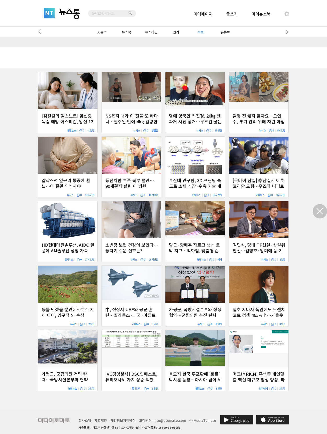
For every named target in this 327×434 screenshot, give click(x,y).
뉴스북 (126, 31)
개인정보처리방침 (123, 420)
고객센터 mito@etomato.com (162, 420)
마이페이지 (203, 14)
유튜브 (225, 31)
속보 (200, 31)
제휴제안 (101, 420)
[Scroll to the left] (41, 31)
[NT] (49, 13)
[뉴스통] (69, 14)
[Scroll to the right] (286, 31)
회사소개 (85, 420)
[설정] (286, 13)
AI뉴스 (102, 31)
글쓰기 (232, 14)
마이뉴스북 (261, 14)
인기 (176, 31)
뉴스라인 (151, 31)
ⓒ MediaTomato (202, 420)
